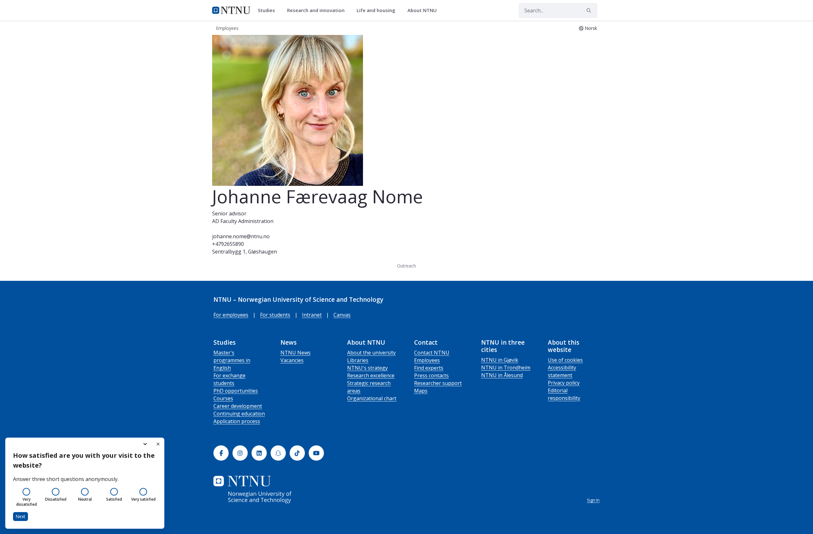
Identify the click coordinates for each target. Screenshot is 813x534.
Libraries (357, 360)
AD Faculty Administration (242, 221)
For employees (230, 314)
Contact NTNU (431, 352)
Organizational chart (371, 398)
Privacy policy (564, 382)
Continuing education (239, 413)
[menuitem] (268, 10)
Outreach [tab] (406, 266)
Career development (237, 405)
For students (275, 314)
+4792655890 (228, 243)
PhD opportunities (235, 390)
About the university (371, 352)
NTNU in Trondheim (505, 367)
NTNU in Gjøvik (499, 359)
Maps (420, 390)
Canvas (342, 314)
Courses (223, 398)
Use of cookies (565, 359)
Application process (236, 421)
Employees (427, 360)
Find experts (428, 367)
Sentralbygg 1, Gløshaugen (244, 251)
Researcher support (438, 383)
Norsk (591, 28)
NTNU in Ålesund (502, 375)
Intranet (312, 314)
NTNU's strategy (367, 367)
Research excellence (370, 375)
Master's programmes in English (231, 360)
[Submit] (590, 10)
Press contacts (431, 375)
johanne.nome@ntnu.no (241, 236)
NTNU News (295, 352)
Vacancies (292, 360)
